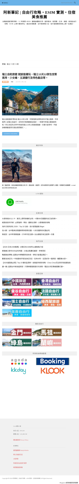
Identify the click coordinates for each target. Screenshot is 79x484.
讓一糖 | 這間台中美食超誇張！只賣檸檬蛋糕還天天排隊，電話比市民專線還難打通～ (33, 266)
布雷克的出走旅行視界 (20, 463)
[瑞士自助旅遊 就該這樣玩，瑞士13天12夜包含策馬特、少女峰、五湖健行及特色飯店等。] (30, 100)
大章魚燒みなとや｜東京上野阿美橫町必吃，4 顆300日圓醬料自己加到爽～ (29, 218)
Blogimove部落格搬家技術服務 (69, 482)
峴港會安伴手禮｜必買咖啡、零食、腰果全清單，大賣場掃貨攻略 (26, 222)
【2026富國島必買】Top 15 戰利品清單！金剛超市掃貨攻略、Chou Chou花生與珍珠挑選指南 (36, 263)
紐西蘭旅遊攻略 (18, 467)
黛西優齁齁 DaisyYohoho (21, 450)
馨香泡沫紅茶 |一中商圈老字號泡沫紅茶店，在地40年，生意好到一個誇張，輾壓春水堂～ (34, 259)
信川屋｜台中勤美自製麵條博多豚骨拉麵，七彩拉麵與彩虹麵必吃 (26, 230)
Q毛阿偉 (15, 459)
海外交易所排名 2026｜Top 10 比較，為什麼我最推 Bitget (23, 226)
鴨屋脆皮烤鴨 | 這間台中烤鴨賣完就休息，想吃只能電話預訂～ (25, 255)
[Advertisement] (39, 45)
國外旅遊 (5, 81)
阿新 (12, 81)
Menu (6, 3)
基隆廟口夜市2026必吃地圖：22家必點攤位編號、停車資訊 (23, 251)
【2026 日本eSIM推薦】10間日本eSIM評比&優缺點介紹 (22, 247)
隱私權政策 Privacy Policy (20, 440)
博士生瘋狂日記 (18, 454)
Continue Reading (11, 133)
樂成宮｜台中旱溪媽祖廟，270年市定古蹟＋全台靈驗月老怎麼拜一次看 (28, 234)
